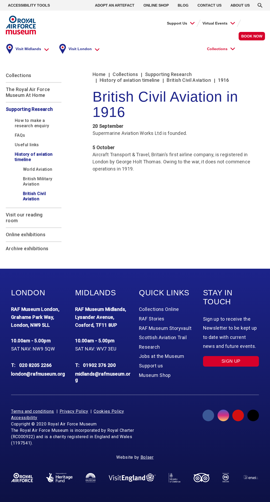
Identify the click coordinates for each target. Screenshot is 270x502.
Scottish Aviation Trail (163, 337)
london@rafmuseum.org (38, 374)
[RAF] (22, 477)
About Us (240, 5)
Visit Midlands (28, 49)
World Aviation (37, 169)
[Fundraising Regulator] (226, 477)
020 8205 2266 (35, 365)
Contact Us (209, 5)
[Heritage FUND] (59, 477)
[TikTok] (253, 415)
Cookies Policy (109, 411)
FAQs (20, 135)
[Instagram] (223, 415)
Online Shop (156, 5)
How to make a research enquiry (32, 123)
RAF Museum (21, 25)
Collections (217, 49)
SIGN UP (230, 361)
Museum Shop (155, 375)
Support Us (177, 23)
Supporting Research (29, 109)
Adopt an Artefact (114, 5)
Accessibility (24, 417)
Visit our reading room (24, 217)
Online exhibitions (25, 234)
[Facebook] (208, 415)
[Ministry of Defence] (174, 477)
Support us (151, 365)
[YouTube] (238, 415)
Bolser (147, 457)
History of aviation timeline (34, 157)
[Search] (260, 5)
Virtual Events (215, 23)
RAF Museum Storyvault (165, 328)
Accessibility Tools (29, 5)
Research (149, 347)
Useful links (27, 144)
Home (99, 74)
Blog (183, 5)
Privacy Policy (74, 411)
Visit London (80, 49)
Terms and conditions (32, 411)
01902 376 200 (99, 365)
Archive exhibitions (27, 248)
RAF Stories (152, 318)
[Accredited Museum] (90, 477)
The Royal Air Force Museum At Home (28, 92)
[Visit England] (132, 477)
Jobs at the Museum (161, 356)
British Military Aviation (37, 181)
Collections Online (159, 309)
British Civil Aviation (34, 196)
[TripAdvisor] (201, 477)
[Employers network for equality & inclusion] (250, 477)
